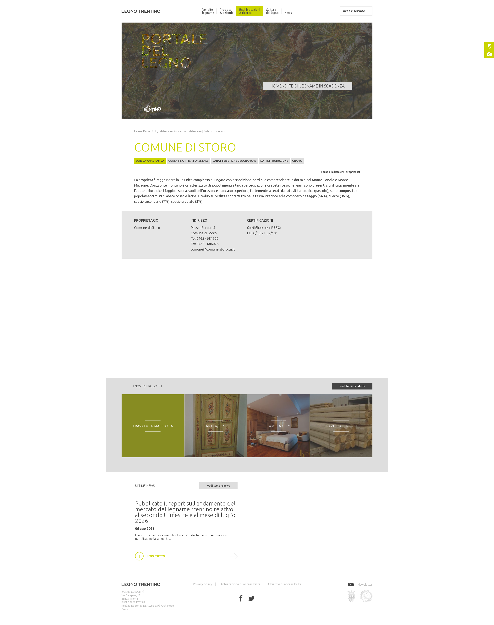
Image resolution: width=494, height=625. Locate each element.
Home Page (142, 131)
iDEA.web (148, 605)
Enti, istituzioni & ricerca (249, 11)
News (288, 12)
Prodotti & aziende (226, 11)
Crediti (125, 609)
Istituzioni (489, 46)
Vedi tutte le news (218, 485)
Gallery (489, 54)
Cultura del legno (272, 11)
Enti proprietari (214, 131)
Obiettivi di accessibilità (284, 584)
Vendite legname (208, 11)
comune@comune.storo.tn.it (213, 249)
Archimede (167, 605)
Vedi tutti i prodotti (352, 386)
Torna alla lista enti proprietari (340, 171)
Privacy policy (202, 584)
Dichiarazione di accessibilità (240, 584)
